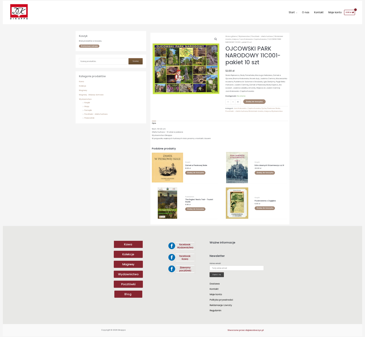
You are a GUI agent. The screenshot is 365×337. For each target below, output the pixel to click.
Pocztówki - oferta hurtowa (96, 114)
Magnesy (83, 90)
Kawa (81, 81)
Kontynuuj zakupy (89, 46)
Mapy (86, 106)
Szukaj (136, 61)
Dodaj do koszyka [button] (195, 173)
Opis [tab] (154, 123)
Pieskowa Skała (273, 108)
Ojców (263, 108)
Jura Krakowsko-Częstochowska (253, 39)
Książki (87, 102)
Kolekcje (82, 86)
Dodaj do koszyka (254, 102)
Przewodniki (89, 118)
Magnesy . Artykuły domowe (91, 95)
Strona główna (231, 36)
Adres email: (215, 263)
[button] (215, 39)
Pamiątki (88, 110)
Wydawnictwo (85, 99)
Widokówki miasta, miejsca (259, 111)
